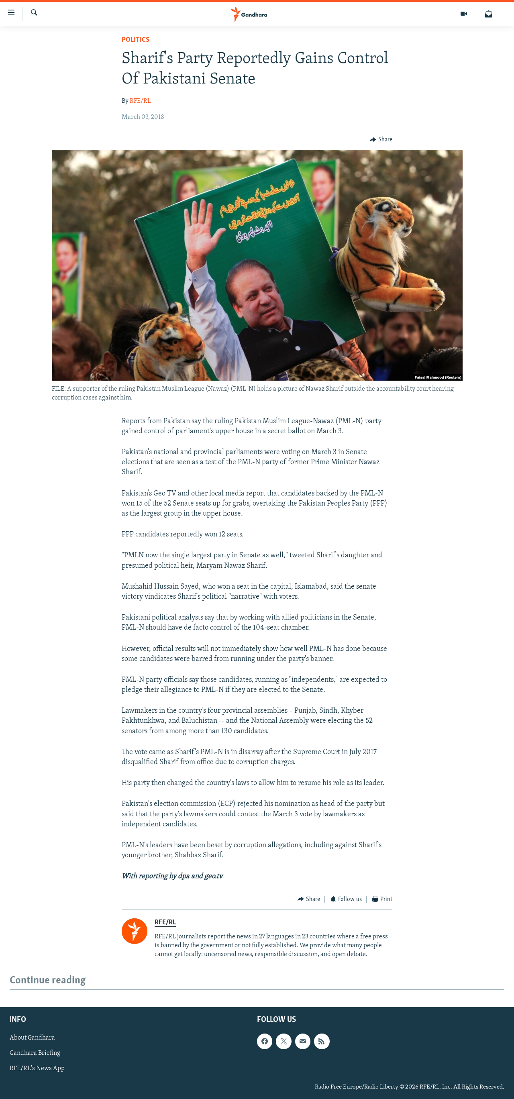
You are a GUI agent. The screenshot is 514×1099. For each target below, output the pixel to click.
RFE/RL (140, 101)
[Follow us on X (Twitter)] (283, 1041)
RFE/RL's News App (37, 1069)
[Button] (381, 140)
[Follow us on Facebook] (264, 1041)
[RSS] (321, 1041)
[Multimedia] (464, 14)
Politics (135, 40)
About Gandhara (32, 1038)
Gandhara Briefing (35, 1053)
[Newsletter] (488, 14)
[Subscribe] (302, 1041)
